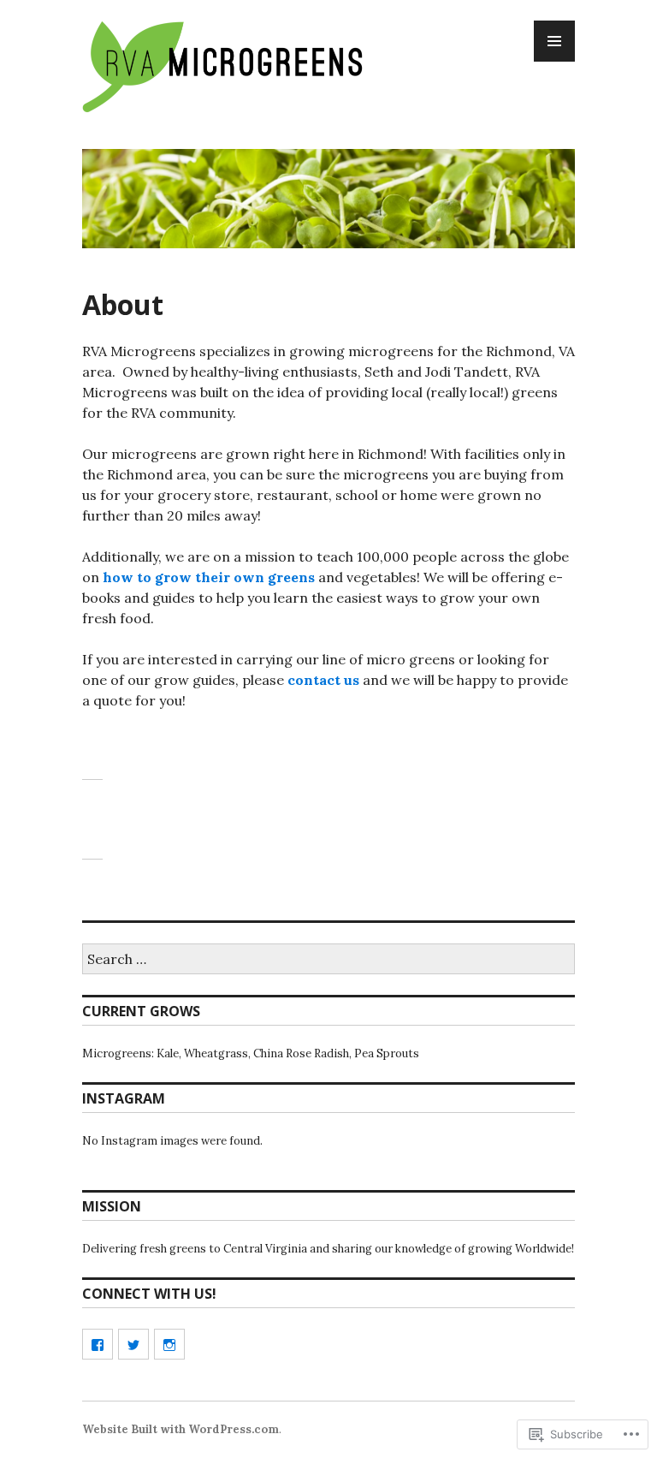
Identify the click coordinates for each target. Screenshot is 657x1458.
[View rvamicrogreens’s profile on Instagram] (169, 1344)
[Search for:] (328, 960)
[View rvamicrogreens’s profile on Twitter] (133, 1344)
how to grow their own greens (209, 577)
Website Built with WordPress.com (180, 1429)
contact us (323, 679)
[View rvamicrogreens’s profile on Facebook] (97, 1344)
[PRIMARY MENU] (554, 41)
